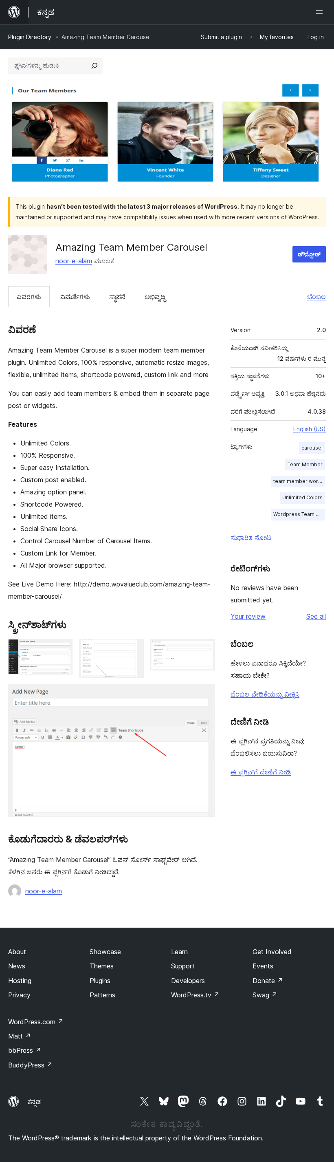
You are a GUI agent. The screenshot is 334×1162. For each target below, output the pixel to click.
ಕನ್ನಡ (34, 1102)
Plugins (100, 981)
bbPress (24, 1050)
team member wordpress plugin (299, 481)
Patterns (102, 995)
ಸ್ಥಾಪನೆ (117, 297)
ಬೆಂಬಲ (316, 297)
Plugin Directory (29, 36)
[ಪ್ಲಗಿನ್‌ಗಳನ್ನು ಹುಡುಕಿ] (94, 65)
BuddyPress (30, 1065)
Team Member (305, 464)
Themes (102, 966)
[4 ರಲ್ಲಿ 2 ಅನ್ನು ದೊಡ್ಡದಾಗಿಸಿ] (133, 650)
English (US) (309, 429)
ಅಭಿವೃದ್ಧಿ (155, 297)
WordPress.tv (195, 995)
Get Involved (272, 952)
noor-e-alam (73, 261)
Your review (248, 616)
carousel (312, 448)
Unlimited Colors (302, 497)
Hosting (19, 981)
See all (316, 616)
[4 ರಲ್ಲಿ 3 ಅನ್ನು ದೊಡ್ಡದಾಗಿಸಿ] (204, 650)
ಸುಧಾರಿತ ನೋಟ (251, 538)
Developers (188, 981)
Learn (179, 952)
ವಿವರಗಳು (29, 297)
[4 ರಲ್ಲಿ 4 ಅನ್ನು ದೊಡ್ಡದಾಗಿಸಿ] (204, 695)
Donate (268, 981)
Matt (19, 1036)
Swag (265, 995)
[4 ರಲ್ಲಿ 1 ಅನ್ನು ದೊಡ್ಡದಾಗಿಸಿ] (61, 650)
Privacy (19, 995)
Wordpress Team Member (299, 514)
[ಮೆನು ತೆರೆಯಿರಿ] (321, 12)
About (17, 952)
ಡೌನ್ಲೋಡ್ (309, 254)
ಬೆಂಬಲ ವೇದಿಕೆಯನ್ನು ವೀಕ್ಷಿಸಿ (265, 694)
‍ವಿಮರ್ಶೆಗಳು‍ (75, 297)
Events (263, 966)
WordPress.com (36, 1022)
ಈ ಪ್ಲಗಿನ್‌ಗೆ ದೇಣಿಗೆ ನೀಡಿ (261, 772)
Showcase (105, 952)
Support (183, 966)
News (16, 966)
